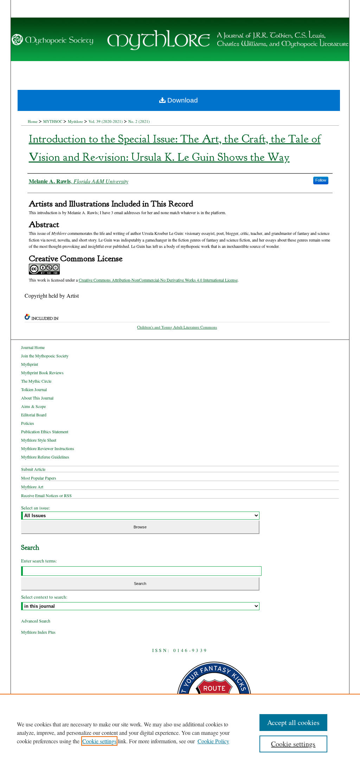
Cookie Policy (213, 741)
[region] (180, 732)
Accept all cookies (293, 722)
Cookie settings (99, 741)
